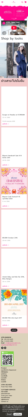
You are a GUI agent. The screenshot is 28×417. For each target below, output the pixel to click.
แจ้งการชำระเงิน (5, 394)
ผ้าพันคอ (3, 380)
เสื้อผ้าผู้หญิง (4, 372)
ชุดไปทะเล (3, 374)
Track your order (6, 396)
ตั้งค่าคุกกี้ (9, 414)
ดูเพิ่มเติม (5, 124)
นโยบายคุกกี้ (12, 411)
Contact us (4, 401)
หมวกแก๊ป (3, 378)
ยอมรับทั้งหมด (17, 414)
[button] (21, 2)
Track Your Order (6, 387)
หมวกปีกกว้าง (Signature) (8, 370)
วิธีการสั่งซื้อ (4, 392)
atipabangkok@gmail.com (9, 345)
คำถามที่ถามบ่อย (5, 398)
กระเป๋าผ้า (3, 382)
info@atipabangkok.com (13, 343)
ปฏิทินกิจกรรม (5, 400)
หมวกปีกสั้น (4, 376)
